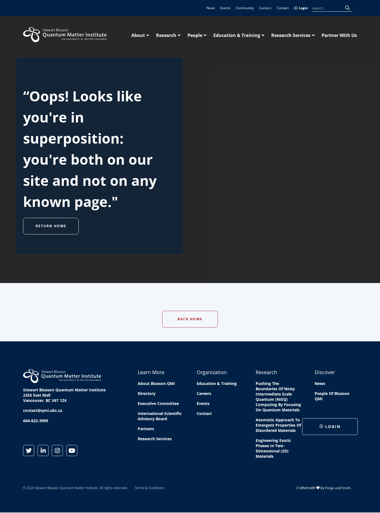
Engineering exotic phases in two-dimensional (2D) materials (273, 448)
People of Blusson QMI (332, 396)
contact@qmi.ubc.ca (42, 410)
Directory (147, 393)
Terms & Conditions (149, 488)
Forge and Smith (338, 488)
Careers (265, 8)
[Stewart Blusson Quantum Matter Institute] (65, 39)
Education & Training (236, 35)
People (194, 35)
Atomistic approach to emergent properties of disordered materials (278, 425)
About (138, 35)
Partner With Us (339, 35)
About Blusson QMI (156, 383)
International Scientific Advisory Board (160, 416)
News (210, 8)
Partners (146, 428)
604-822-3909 (35, 420)
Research (166, 35)
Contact (283, 8)
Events (225, 8)
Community (245, 8)
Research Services (290, 35)
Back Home (190, 319)
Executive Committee (158, 403)
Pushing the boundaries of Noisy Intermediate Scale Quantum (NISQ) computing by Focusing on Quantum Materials (278, 396)
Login (303, 8)
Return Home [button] (51, 226)
